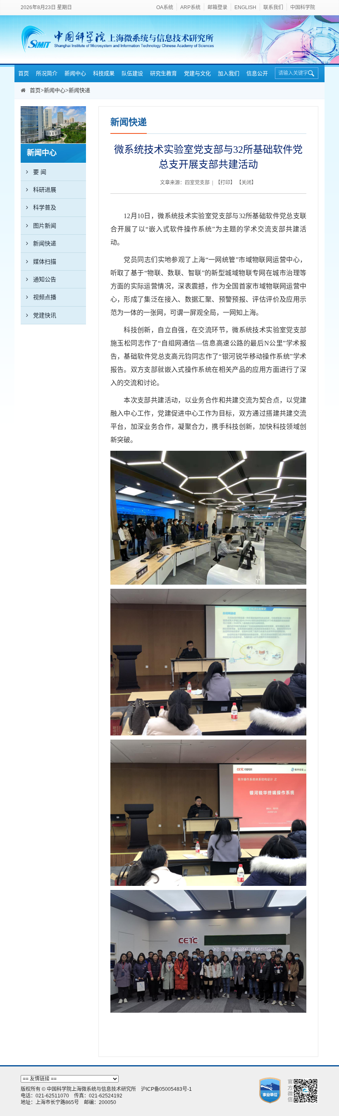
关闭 (246, 183)
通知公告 (44, 279)
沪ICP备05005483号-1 (166, 1089)
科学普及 (44, 207)
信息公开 (257, 73)
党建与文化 (197, 73)
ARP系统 (190, 7)
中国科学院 (302, 7)
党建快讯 (44, 315)
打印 (225, 183)
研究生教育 (163, 73)
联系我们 (273, 7)
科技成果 (104, 73)
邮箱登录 (217, 7)
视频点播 (44, 297)
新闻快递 (79, 90)
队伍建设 (132, 73)
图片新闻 (44, 225)
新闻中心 (75, 73)
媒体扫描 (44, 261)
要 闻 (39, 172)
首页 (23, 73)
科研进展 (44, 189)
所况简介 (46, 73)
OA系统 (164, 7)
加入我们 (228, 73)
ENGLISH (245, 7)
